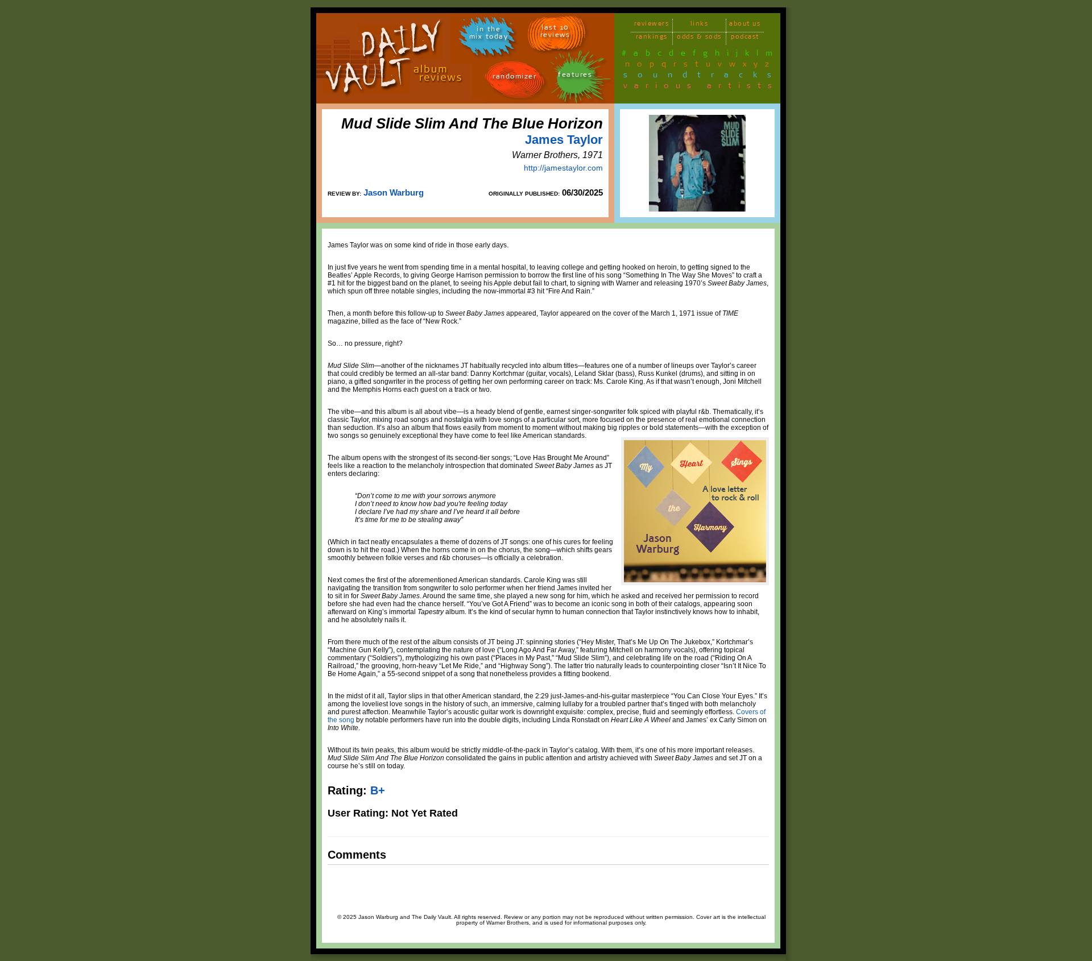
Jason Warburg (393, 192)
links (699, 25)
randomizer (514, 78)
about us (744, 25)
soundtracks (702, 76)
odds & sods (699, 38)
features (575, 76)
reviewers (651, 25)
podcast (745, 38)
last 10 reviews (555, 33)
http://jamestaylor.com (563, 167)
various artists (701, 87)
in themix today (488, 34)
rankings (652, 38)
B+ (377, 790)
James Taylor (564, 139)
